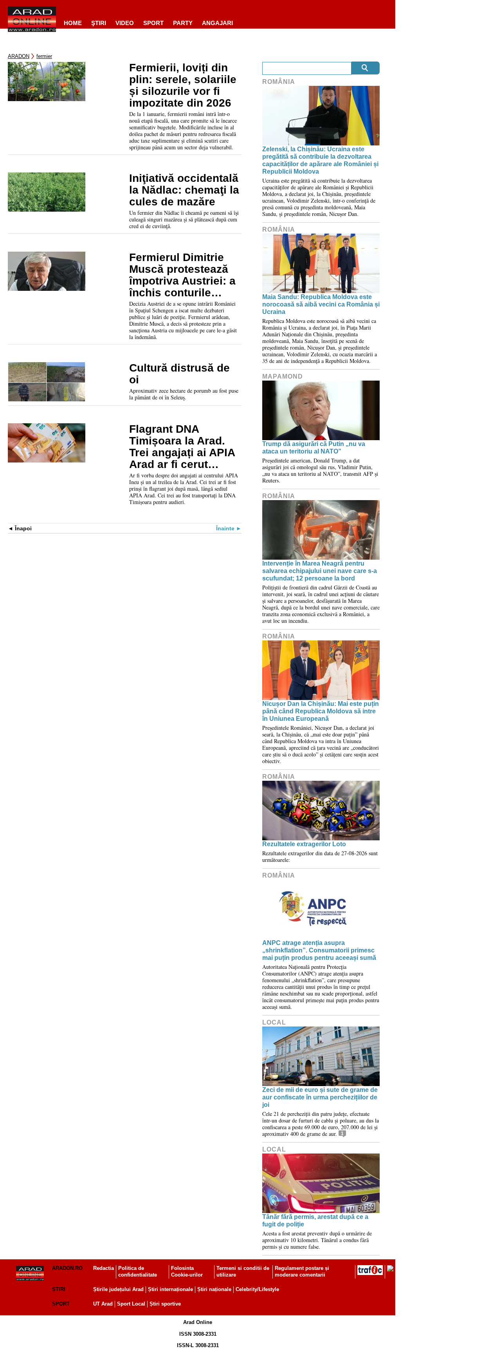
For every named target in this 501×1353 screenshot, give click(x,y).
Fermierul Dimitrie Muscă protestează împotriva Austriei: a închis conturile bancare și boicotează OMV (182, 275)
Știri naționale (214, 1289)
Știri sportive (165, 1304)
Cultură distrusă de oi (179, 374)
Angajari (217, 23)
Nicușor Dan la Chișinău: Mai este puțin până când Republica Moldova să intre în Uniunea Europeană (320, 711)
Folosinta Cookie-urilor (187, 1271)
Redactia (103, 1268)
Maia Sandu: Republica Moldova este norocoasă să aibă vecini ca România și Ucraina (321, 304)
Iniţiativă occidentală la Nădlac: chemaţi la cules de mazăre (184, 190)
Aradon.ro (67, 1268)
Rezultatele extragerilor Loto (304, 844)
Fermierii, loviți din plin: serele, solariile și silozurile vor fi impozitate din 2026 (182, 85)
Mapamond (282, 376)
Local (274, 1022)
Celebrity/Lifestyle (257, 1289)
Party (183, 23)
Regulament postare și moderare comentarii (302, 1271)
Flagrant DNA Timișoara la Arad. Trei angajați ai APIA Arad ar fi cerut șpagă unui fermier (182, 446)
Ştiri (98, 23)
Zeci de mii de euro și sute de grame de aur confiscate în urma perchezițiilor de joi (320, 1097)
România (278, 81)
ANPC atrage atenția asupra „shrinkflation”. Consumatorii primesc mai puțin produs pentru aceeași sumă (319, 950)
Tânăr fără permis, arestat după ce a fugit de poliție (315, 1220)
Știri (58, 1289)
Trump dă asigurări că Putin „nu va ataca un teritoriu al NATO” (313, 448)
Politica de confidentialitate (137, 1271)
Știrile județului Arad (118, 1289)
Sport (153, 23)
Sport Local (131, 1304)
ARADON (18, 56)
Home (73, 23)
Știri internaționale (170, 1289)
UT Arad (103, 1304)
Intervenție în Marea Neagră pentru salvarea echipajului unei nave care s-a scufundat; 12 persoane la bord (319, 571)
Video (124, 23)
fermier (44, 56)
